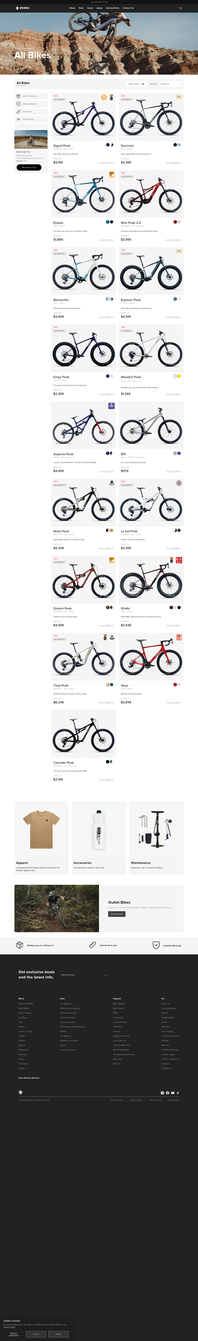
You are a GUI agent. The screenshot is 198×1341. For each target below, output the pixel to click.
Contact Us (128, 8)
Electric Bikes (25, 1013)
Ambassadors (167, 1017)
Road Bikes (24, 1008)
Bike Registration (121, 1050)
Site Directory (173, 1100)
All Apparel (65, 1003)
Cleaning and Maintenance (73, 1026)
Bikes (72, 8)
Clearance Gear (68, 1050)
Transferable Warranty (124, 1054)
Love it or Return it (170, 1059)
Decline (36, 1334)
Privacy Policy (10, 1327)
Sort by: (153, 83)
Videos (164, 1040)
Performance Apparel (70, 1008)
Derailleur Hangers (69, 1040)
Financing (117, 1017)
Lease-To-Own (120, 1022)
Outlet (22, 1068)
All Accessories (67, 1022)
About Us (165, 1003)
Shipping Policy (136, 1100)
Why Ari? (165, 1026)
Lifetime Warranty (169, 1050)
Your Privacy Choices (29, 1078)
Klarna (116, 1031)
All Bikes (29, 48)
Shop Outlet (117, 914)
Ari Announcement (170, 1036)
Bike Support (119, 1003)
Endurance (24, 1050)
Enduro (22, 1045)
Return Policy (155, 1100)
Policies (117, 1063)
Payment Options (121, 1036)
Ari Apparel (65, 1036)
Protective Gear (67, 1017)
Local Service (119, 1040)
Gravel (22, 1026)
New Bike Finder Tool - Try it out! (99, 2)
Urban (21, 1059)
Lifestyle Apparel (68, 1013)
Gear (81, 8)
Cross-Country (25, 1031)
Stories (164, 1013)
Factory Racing (168, 1008)
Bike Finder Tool (29, 167)
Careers (165, 1063)
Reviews (165, 1045)
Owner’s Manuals (121, 1045)
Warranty (117, 1059)
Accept (58, 1334)
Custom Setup (168, 1054)
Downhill (23, 1054)
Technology (167, 1031)
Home (17, 48)
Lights (63, 1045)
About (100, 8)
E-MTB (22, 1036)
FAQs (115, 1013)
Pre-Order (23, 1063)
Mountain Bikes (26, 1003)
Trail (21, 1022)
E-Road (22, 1040)
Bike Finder (118, 1008)
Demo (90, 8)
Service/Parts (112, 8)
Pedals (63, 1031)
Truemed (117, 1026)
